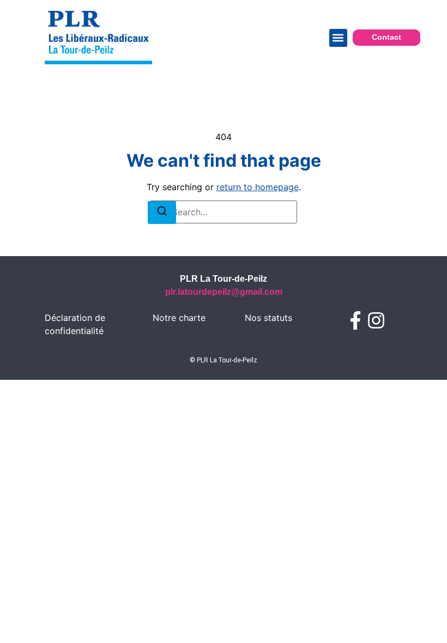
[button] (338, 38)
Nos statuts (268, 317)
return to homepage (257, 186)
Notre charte (179, 317)
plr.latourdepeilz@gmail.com (223, 291)
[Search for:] (223, 212)
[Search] (162, 212)
